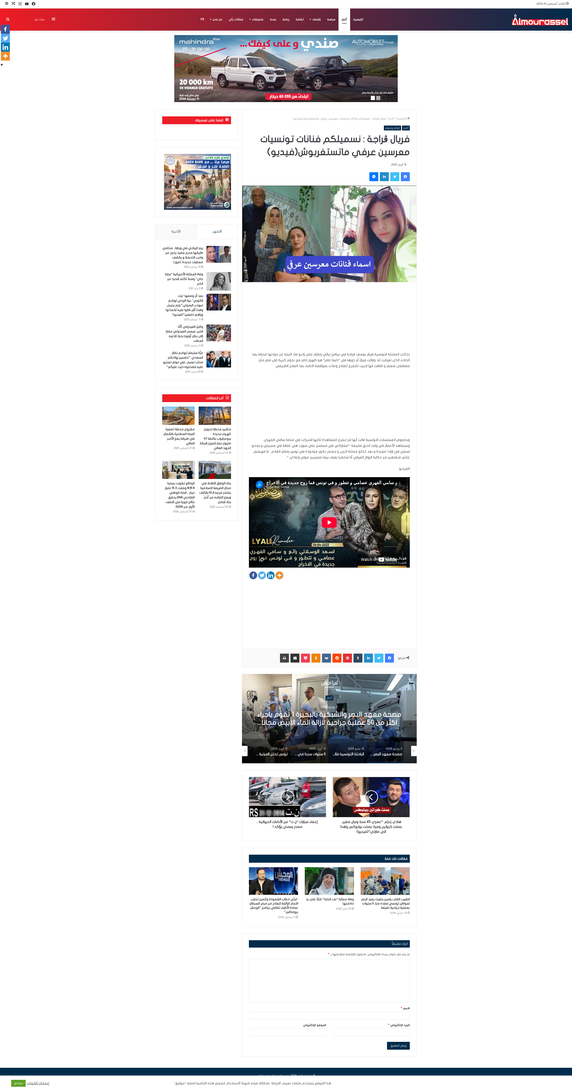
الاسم (405, 1008)
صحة (273, 19)
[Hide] (2, 65)
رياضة (285, 19)
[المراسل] (540, 19)
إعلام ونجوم (392, 128)
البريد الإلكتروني (399, 1025)
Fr (202, 19)
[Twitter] (262, 575)
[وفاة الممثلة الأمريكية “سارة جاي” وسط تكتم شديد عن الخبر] (218, 281)
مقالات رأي (236, 19)
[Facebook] (253, 575)
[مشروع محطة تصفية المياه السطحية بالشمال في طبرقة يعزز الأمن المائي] (178, 416)
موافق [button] (18, 1083)
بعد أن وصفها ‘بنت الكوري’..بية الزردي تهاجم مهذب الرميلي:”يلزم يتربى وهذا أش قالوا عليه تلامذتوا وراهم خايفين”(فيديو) (184, 305)
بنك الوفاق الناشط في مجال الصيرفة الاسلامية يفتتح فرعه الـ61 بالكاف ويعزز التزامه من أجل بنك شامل (215, 493)
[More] (279, 575)
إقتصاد (316, 19)
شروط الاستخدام (237, 1083)
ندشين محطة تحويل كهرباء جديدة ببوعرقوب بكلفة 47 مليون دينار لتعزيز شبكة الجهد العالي (215, 439)
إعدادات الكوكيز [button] (38, 1083)
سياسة (331, 19)
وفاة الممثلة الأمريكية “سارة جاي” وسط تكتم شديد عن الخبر (184, 279)
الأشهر (217, 231)
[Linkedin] (271, 575)
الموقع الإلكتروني (314, 1025)
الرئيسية (358, 19)
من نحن (217, 19)
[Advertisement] (329, 320)
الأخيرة (176, 231)
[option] (329, 718)
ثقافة (300, 19)
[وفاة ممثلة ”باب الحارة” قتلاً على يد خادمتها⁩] (329, 881)
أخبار (344, 19)
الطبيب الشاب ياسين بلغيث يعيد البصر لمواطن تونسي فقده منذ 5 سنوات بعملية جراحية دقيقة (385, 903)
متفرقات (257, 19)
